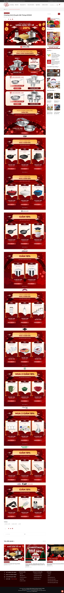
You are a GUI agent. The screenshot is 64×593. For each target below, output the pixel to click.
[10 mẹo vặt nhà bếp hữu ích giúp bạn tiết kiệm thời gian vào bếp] (50, 107)
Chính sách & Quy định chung (53, 582)
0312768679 (29, 590)
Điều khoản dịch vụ (37, 579)
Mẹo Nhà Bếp (49, 111)
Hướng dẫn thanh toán (38, 575)
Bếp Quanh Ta (23, 4)
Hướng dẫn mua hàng (37, 573)
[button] (43, 541)
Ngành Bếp (38, 4)
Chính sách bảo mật (51, 577)
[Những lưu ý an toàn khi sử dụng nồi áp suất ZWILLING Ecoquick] (57, 96)
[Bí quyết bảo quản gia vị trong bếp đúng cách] (50, 96)
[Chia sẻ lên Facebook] (7, 19)
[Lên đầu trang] (1, 591)
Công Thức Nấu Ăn (31, 4)
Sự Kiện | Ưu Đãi (45, 4)
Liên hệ (49, 575)
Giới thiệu (49, 573)
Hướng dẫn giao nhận (37, 577)
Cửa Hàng (12, 4)
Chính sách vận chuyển (52, 579)
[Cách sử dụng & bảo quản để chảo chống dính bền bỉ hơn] (57, 107)
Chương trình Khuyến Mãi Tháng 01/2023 (12, 563)
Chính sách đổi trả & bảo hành (53, 580)
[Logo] (6, 4)
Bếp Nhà (16, 4)
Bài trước (8, 534)
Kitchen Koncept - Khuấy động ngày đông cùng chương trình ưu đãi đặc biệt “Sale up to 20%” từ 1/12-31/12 (35, 564)
